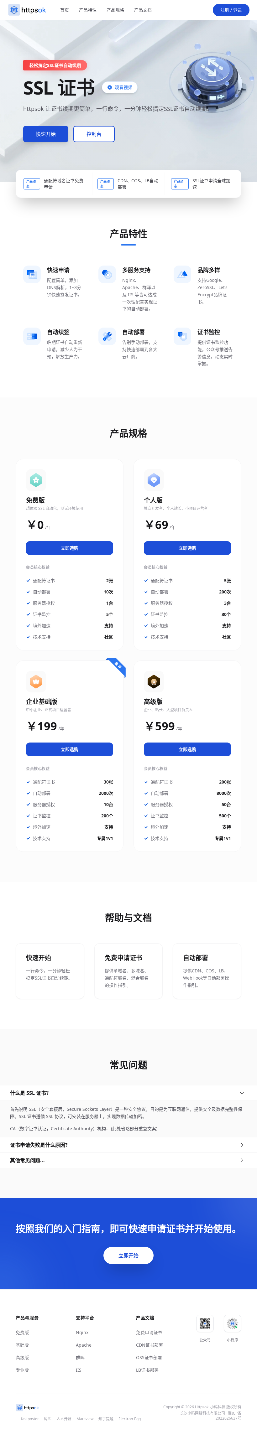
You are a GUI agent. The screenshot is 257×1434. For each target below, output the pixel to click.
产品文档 (143, 10)
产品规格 (115, 10)
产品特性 (88, 10)
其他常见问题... (27, 1160)
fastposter (30, 1418)
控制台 (94, 134)
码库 (47, 1418)
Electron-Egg (129, 1418)
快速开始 (46, 134)
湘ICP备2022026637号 (228, 1416)
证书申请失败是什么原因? (39, 1145)
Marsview (84, 1418)
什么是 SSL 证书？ (30, 1093)
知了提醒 (105, 1418)
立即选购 (69, 548)
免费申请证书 (149, 1332)
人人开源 (63, 1418)
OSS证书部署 (149, 1357)
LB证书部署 (147, 1370)
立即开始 (128, 1255)
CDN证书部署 (149, 1345)
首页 (64, 10)
